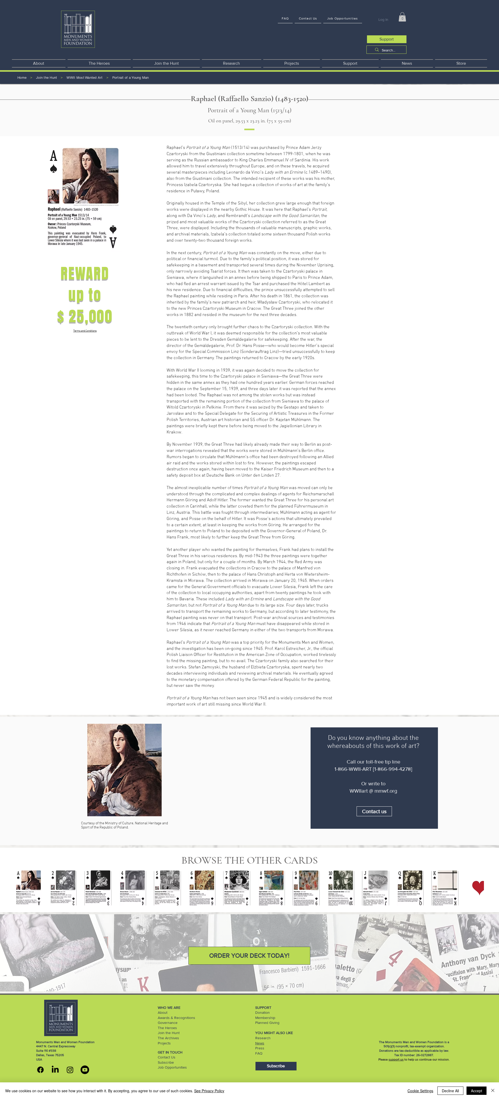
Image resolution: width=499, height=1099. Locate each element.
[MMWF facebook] (40, 1069)
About (162, 1012)
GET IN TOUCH (170, 1052)
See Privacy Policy (209, 1090)
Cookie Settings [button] (420, 1090)
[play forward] (477, 888)
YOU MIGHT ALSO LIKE (274, 1033)
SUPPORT (263, 1007)
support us (396, 1059)
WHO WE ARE (169, 1007)
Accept (476, 1090)
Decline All (450, 1090)
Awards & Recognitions (176, 1018)
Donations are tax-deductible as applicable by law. (414, 1050)
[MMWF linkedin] (55, 1069)
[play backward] (21, 888)
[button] (402, 17)
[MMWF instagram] (70, 1069)
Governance (168, 1023)
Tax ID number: (405, 1055)
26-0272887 (424, 1055)
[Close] (493, 1091)
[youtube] (85, 1069)
